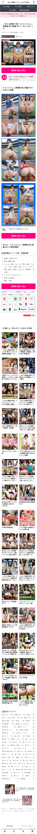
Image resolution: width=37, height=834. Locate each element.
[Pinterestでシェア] (14, 607)
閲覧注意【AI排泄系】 (8, 36)
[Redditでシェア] (23, 602)
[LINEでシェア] (6, 607)
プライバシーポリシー (27, 826)
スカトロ (19, 36)
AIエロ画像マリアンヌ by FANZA (18, 2)
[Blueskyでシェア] (23, 597)
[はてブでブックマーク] (31, 602)
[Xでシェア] (6, 597)
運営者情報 (9, 826)
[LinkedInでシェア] (23, 607)
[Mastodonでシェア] (14, 597)
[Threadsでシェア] (14, 602)
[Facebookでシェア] (6, 602)
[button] (33, 467)
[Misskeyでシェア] (31, 597)
